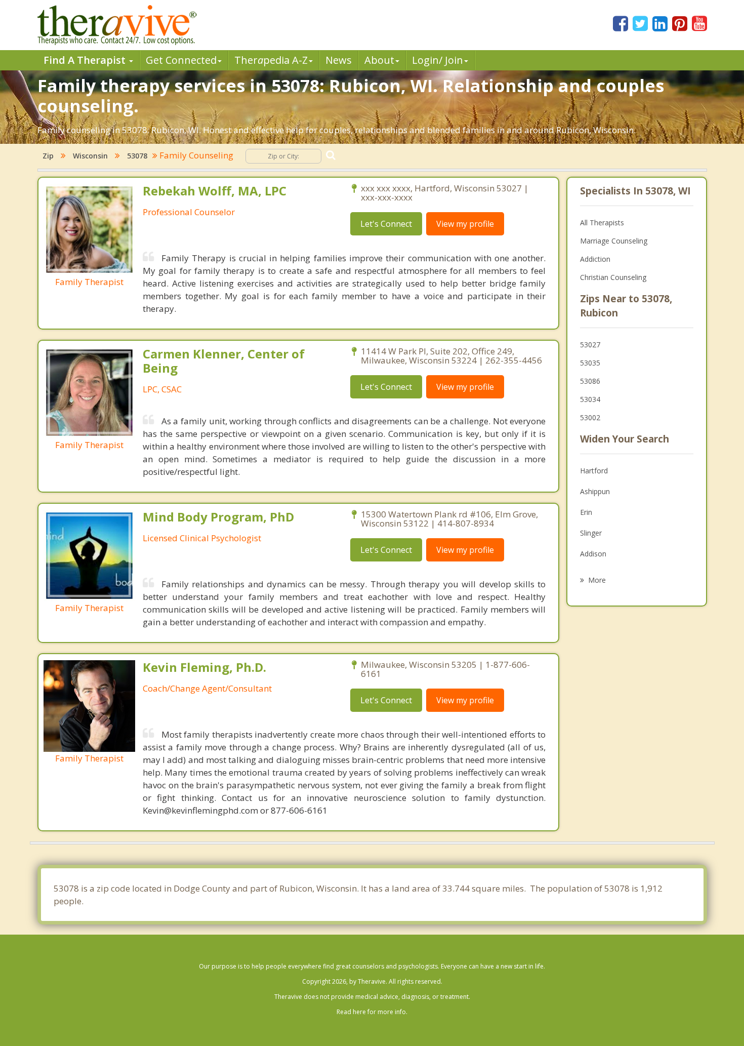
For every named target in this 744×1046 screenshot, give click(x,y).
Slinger (591, 533)
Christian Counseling (613, 277)
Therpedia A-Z (271, 60)
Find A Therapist (86, 60)
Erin (586, 512)
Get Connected (181, 60)
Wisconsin (90, 155)
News (338, 60)
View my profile (465, 223)
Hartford (594, 470)
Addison (593, 553)
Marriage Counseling (613, 241)
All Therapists (602, 222)
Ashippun (595, 491)
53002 (590, 417)
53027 (590, 344)
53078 (137, 155)
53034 (590, 399)
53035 (590, 363)
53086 (590, 381)
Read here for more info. (372, 1012)
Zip (48, 155)
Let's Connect (386, 223)
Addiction (595, 259)
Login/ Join (437, 60)
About (379, 60)
